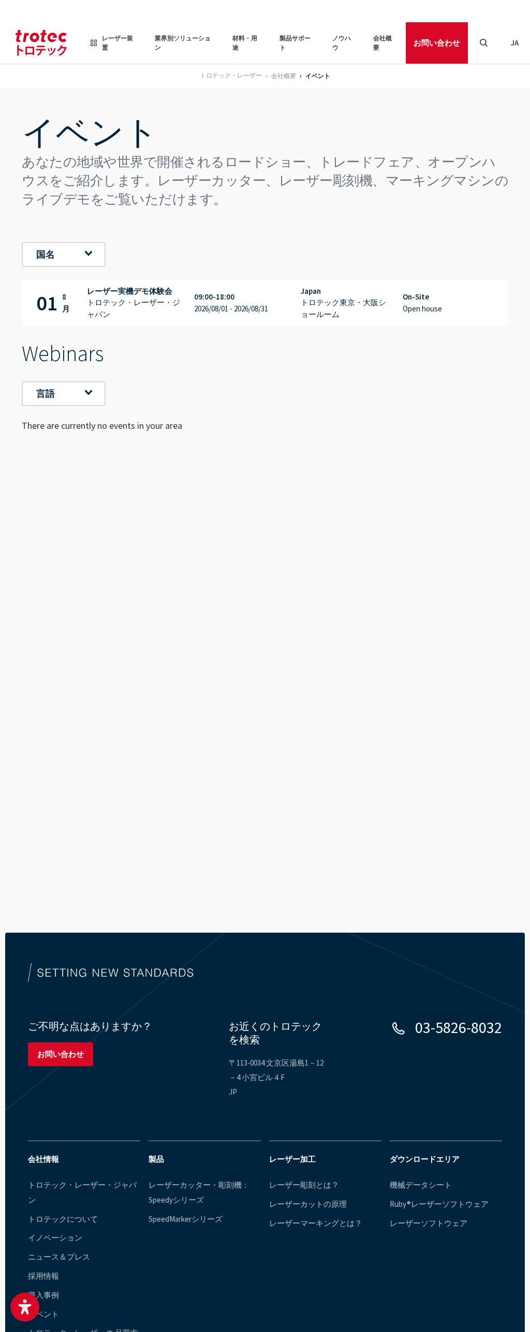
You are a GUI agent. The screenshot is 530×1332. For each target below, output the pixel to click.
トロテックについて (63, 1219)
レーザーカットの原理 (308, 1204)
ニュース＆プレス (59, 1257)
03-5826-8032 (458, 1027)
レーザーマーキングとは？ (315, 1223)
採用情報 (43, 1276)
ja (515, 43)
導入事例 (43, 1295)
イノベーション (55, 1238)
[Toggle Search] (483, 43)
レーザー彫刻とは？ (304, 1185)
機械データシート (421, 1185)
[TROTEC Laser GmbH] (41, 43)
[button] (24, 1307)
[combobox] (64, 254)
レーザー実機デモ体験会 (265, 303)
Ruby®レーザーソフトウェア (439, 1204)
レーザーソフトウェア (428, 1223)
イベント (43, 1314)
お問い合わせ (437, 43)
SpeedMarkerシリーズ (186, 1219)
